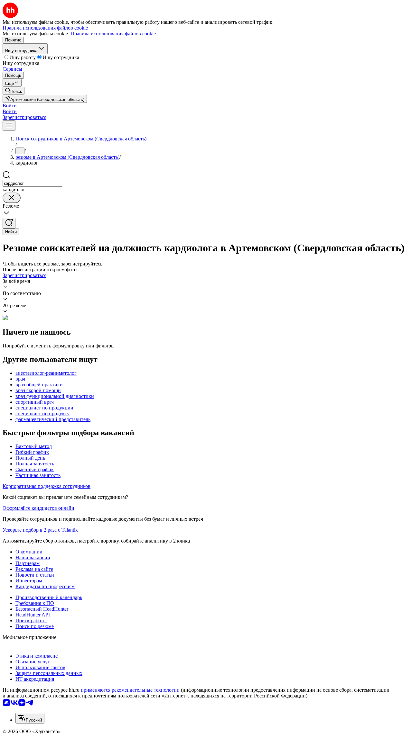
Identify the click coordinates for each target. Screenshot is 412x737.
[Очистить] (12, 198)
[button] (10, 105)
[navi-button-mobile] (9, 125)
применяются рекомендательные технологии (130, 690)
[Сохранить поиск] (9, 223)
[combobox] (32, 183)
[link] (13, 91)
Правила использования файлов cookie (113, 33)
